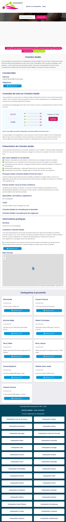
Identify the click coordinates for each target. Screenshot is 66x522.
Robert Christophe (42, 320)
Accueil (9, 48)
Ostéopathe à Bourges (16, 433)
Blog (44, 6)
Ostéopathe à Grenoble (49, 440)
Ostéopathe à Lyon (17, 462)
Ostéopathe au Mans (49, 455)
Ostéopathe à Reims (17, 497)
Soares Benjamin (9, 366)
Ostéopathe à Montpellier (16, 469)
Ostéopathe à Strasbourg (49, 504)
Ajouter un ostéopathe (33, 6)
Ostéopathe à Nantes (17, 476)
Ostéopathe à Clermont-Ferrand (49, 433)
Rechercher (41, 17)
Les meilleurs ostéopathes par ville (25, 48)
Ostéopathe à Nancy (49, 469)
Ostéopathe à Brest (49, 426)
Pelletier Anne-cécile (43, 366)
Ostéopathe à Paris (49, 483)
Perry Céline (7, 343)
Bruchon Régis (8, 320)
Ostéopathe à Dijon (17, 440)
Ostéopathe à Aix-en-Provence (17, 419)
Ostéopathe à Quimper (49, 490)
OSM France (60, 285)
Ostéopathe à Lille (17, 447)
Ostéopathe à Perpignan (17, 490)
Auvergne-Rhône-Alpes (46, 48)
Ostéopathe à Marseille (49, 462)
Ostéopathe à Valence (16, 518)
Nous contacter (39, 410)
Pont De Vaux (28, 51)
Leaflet (39, 285)
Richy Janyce (40, 343)
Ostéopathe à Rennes (49, 497)
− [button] (4, 259)
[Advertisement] (33, 33)
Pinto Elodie (7, 299)
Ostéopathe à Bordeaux (17, 426)
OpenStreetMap (49, 285)
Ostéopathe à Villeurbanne (49, 518)
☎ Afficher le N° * (12, 86)
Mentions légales (27, 410)
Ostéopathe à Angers (49, 419)
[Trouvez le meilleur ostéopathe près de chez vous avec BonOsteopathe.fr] (12, 10)
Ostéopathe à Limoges (49, 447)
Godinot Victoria (9, 387)
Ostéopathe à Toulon (17, 511)
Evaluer (53, 119)
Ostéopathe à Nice (49, 476)
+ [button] (4, 256)
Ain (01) (58, 48)
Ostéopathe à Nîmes (17, 483)
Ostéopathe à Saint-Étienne (17, 504)
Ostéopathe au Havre (17, 455)
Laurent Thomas (41, 299)
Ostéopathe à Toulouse (49, 511)
